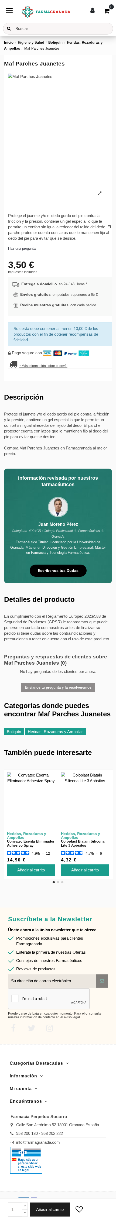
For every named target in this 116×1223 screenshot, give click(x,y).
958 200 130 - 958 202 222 (39, 1133)
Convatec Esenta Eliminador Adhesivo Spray (30, 843)
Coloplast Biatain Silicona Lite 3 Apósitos (82, 843)
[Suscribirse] (102, 981)
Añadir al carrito (50, 1209)
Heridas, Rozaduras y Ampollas (56, 731)
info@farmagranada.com (38, 1142)
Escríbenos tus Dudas (58, 570)
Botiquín (14, 731)
